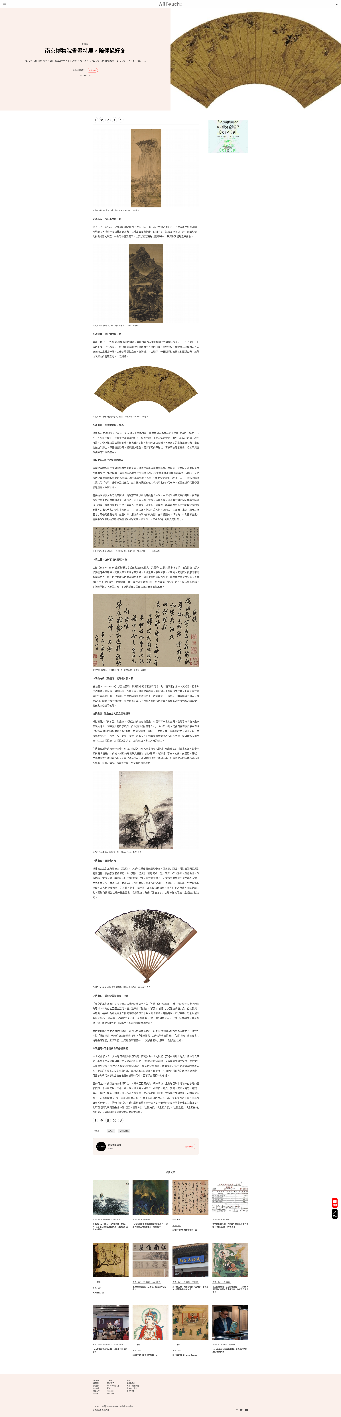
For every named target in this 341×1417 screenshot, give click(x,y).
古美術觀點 (116, 1219)
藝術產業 (232, 1345)
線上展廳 (110, 1393)
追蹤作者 (92, 70)
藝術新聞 (226, 1219)
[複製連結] (120, 119)
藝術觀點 (85, 44)
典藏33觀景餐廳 (133, 1385)
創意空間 (130, 1391)
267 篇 (110, 1148)
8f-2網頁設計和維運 (101, 1410)
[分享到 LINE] (101, 119)
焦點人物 (96, 1391)
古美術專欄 (146, 1282)
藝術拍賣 (216, 1345)
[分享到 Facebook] (95, 119)
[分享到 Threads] (108, 119)
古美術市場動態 (117, 1345)
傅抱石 (111, 1131)
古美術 (109, 1380)
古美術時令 (106, 1219)
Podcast (110, 1391)
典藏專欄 (96, 1383)
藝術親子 (110, 1383)
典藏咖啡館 (131, 1383)
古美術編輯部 (79, 70)
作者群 (95, 1393)
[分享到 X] (114, 119)
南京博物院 (124, 1131)
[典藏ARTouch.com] (170, 4)
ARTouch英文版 (113, 1385)
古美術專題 (146, 1219)
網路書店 (130, 1380)
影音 (109, 1388)
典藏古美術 (97, 1219)
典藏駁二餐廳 (132, 1388)
